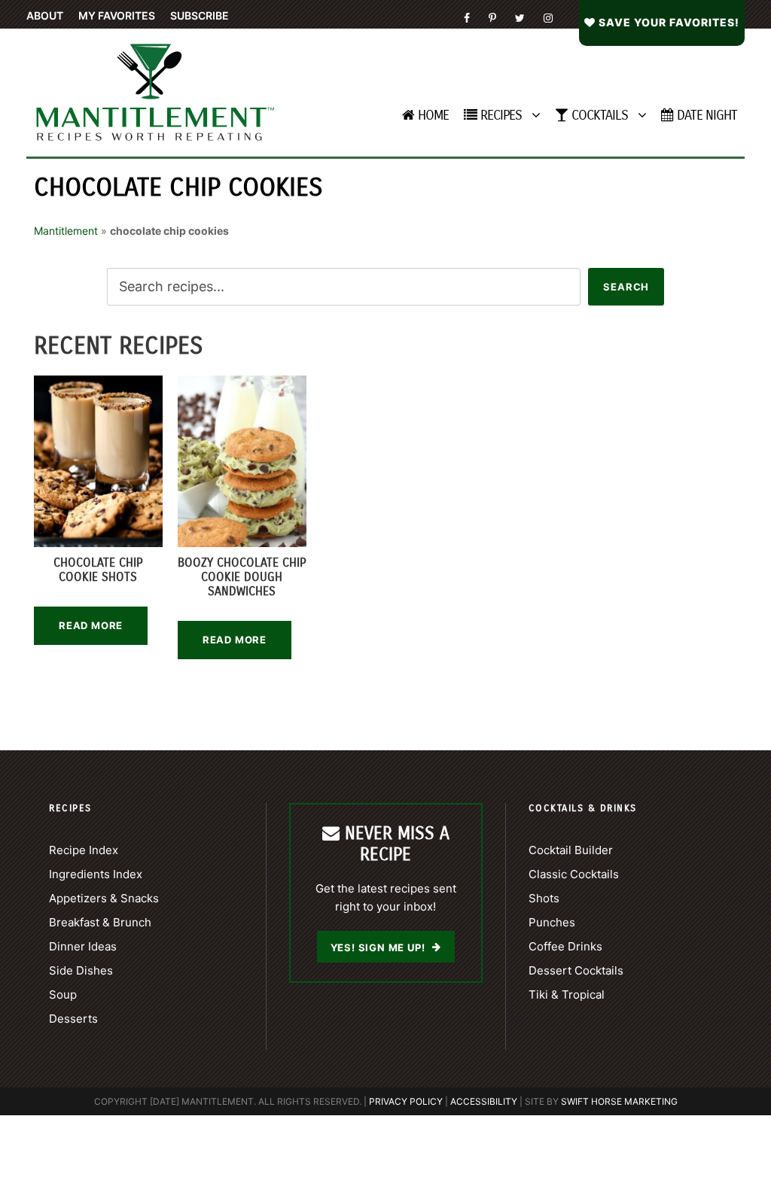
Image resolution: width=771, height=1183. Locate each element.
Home (433, 115)
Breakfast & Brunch (100, 922)
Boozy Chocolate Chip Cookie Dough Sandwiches (242, 576)
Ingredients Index (95, 874)
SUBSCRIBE (199, 15)
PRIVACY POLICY (406, 1101)
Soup (63, 994)
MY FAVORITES (116, 15)
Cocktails (599, 115)
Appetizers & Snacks (104, 898)
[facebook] (467, 17)
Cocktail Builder (571, 850)
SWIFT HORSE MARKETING (619, 1101)
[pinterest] (492, 17)
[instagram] (548, 17)
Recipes (501, 115)
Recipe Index (83, 850)
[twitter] (520, 17)
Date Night (707, 115)
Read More (91, 625)
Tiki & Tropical (567, 994)
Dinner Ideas (83, 946)
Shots (544, 898)
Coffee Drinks (565, 946)
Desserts (73, 1018)
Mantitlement (66, 230)
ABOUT (44, 15)
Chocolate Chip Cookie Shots (97, 569)
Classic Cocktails (574, 874)
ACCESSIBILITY (483, 1101)
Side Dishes (81, 970)
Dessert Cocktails (576, 970)
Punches (552, 922)
